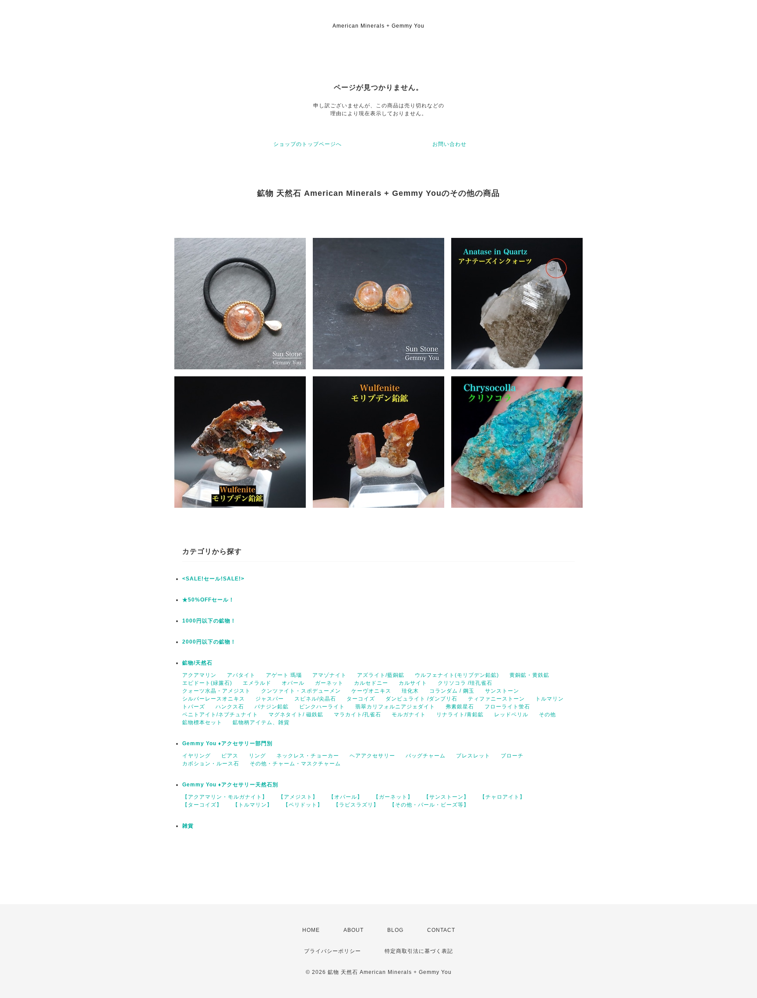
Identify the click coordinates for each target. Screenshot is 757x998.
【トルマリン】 (252, 805)
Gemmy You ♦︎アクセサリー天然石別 (230, 785)
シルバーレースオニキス (213, 699)
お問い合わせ (449, 144)
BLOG (395, 930)
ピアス (229, 756)
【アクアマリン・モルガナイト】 (225, 797)
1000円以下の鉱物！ (209, 621)
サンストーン (502, 691)
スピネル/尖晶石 (315, 699)
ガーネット (329, 683)
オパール (293, 683)
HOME (311, 930)
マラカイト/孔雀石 (357, 714)
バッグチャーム (426, 756)
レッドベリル (511, 714)
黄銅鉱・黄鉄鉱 (529, 675)
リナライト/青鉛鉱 (460, 714)
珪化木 (410, 691)
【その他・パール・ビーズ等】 (429, 805)
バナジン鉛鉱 (272, 707)
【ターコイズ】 (202, 805)
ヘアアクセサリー (372, 756)
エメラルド (257, 683)
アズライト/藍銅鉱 (380, 675)
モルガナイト (409, 714)
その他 (547, 714)
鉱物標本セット (202, 722)
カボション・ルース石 (210, 764)
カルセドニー (371, 683)
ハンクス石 (230, 707)
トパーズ (193, 707)
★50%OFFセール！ (208, 600)
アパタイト (241, 675)
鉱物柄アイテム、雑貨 (261, 722)
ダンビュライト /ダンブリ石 (421, 699)
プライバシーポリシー (332, 951)
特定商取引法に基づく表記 (419, 951)
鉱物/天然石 (197, 663)
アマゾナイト (329, 675)
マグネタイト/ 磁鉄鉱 (296, 714)
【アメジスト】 (298, 797)
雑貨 (188, 826)
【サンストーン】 (446, 797)
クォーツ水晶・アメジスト (216, 691)
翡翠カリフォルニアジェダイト (395, 707)
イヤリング (196, 756)
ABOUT (353, 930)
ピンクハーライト (322, 707)
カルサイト (413, 683)
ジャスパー (269, 699)
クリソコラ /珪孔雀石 (465, 683)
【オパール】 (346, 797)
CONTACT (441, 930)
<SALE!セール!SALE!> (213, 579)
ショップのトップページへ (307, 144)
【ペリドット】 (303, 805)
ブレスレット (473, 756)
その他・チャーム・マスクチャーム (295, 764)
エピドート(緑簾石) (207, 683)
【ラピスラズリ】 (356, 805)
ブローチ (512, 756)
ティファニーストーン (496, 699)
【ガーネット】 (393, 797)
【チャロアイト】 (502, 797)
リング (257, 756)
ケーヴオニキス (371, 691)
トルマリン (549, 699)
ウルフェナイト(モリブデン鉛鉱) (457, 675)
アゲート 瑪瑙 (284, 675)
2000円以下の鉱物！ (209, 642)
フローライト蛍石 (507, 707)
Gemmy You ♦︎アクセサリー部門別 (227, 743)
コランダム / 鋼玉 (451, 691)
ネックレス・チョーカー (307, 756)
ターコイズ (361, 699)
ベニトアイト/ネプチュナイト (220, 714)
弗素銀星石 (460, 707)
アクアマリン (199, 675)
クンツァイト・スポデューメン (301, 691)
